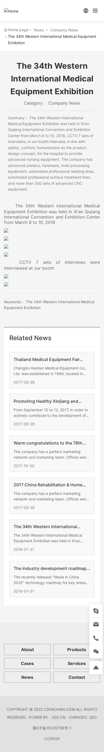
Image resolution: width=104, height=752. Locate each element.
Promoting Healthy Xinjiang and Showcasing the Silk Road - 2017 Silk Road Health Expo (51, 401)
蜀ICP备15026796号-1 (52, 728)
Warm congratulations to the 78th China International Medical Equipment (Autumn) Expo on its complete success (48, 443)
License (52, 738)
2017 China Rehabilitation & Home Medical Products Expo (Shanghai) (49, 485)
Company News (64, 30)
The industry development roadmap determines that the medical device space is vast (50, 569)
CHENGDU (78, 717)
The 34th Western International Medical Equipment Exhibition (45, 527)
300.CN (59, 717)
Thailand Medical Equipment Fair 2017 (47, 360)
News (39, 30)
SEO (93, 717)
